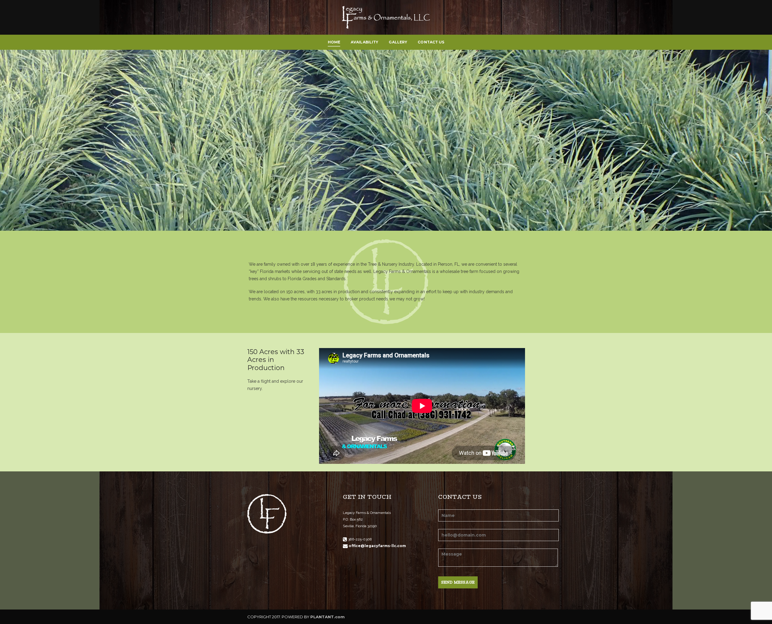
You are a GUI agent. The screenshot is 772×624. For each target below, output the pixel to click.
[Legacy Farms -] (386, 16)
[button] (9, 140)
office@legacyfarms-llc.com (377, 545)
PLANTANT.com (327, 616)
